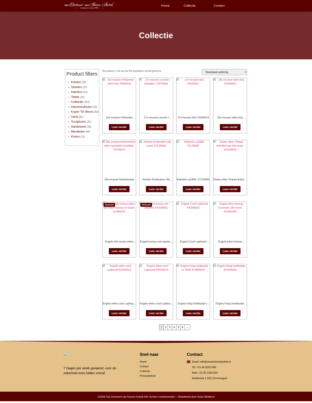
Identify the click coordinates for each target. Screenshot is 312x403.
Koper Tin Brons (82, 111)
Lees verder (119, 127)
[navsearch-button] (243, 5)
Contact (219, 5)
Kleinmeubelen (81, 106)
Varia (74, 116)
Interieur (76, 92)
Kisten (75, 136)
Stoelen (76, 87)
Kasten (76, 82)
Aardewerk (78, 126)
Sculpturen (78, 121)
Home (165, 5)
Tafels (75, 97)
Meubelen (78, 131)
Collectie (190, 5)
